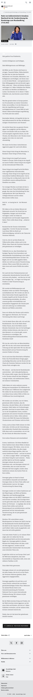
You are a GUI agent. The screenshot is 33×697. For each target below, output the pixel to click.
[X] (11, 643)
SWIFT (20, 497)
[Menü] (30, 2)
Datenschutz (4, 683)
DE (5, 2)
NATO (23, 521)
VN (19, 387)
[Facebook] (17, 643)
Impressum (4, 685)
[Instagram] (22, 643)
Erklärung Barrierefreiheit (7, 688)
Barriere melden (5, 690)
